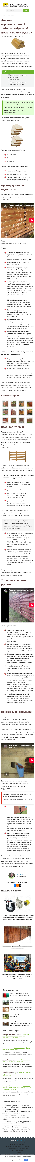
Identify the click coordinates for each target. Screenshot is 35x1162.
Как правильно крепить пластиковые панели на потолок (20, 994)
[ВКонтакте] (15, 885)
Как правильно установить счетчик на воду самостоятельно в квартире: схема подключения (21, 1023)
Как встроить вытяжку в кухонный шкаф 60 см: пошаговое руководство (17, 1073)
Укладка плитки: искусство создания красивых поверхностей (21, 1008)
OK (26, 1160)
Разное (11, 993)
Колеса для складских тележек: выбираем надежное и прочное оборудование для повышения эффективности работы (17, 917)
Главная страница (18, 1145)
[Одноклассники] (17, 885)
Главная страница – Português (18, 1149)
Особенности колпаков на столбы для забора (16, 1061)
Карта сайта (18, 1151)
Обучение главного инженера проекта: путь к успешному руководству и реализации (17, 976)
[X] (20, 885)
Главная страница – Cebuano (18, 1147)
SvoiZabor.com (21, 1140)
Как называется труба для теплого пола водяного (16, 1048)
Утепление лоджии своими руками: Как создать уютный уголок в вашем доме (17, 1087)
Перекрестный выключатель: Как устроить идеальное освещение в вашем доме (21, 1002)
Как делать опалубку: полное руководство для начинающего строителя (16, 1035)
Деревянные (12, 16)
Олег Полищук (21, 876)
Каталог (18, 1153)
